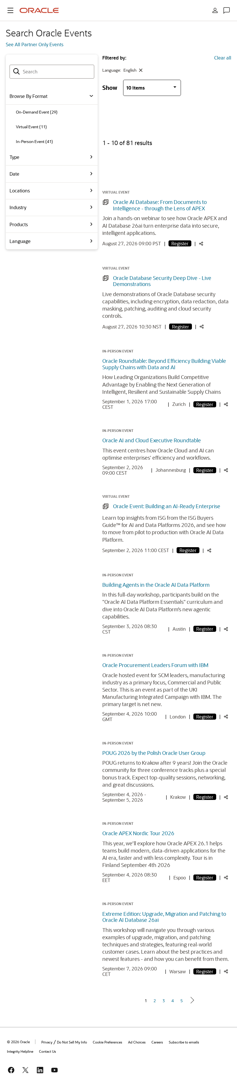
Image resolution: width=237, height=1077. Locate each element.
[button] (10, 10)
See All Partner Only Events (34, 44)
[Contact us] (226, 10)
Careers (157, 1042)
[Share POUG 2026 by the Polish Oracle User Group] (226, 797)
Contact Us (47, 1051)
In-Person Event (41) (34, 141)
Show (109, 87)
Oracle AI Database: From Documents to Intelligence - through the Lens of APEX (160, 205)
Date (14, 174)
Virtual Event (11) (31, 126)
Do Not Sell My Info (72, 1042)
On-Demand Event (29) (37, 112)
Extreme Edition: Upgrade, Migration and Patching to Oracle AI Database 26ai (164, 917)
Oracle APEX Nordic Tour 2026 (138, 833)
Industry (18, 207)
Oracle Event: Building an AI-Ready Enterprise (166, 506)
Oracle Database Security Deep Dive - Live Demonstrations (162, 281)
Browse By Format (28, 96)
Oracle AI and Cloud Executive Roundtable (151, 440)
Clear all (222, 58)
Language (20, 241)
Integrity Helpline (20, 1051)
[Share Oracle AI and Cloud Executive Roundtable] (226, 470)
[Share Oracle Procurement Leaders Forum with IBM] (226, 717)
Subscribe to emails (184, 1042)
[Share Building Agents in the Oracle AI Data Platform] (226, 629)
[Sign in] (215, 10)
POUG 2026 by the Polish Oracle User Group (153, 752)
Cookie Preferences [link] (107, 1042)
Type (14, 157)
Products (19, 224)
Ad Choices (137, 1042)
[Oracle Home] (39, 10)
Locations (20, 190)
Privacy (46, 1042)
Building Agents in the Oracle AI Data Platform (156, 584)
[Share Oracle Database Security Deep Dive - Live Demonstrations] (201, 327)
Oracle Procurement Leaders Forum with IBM (155, 665)
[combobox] (52, 72)
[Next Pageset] (191, 1000)
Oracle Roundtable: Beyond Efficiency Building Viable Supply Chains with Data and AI (164, 364)
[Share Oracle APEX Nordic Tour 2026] (226, 878)
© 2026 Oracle (18, 1041)
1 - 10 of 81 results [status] (127, 142)
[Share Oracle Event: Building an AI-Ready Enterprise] (209, 551)
